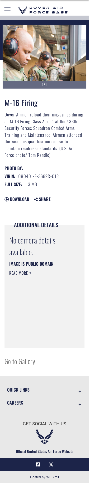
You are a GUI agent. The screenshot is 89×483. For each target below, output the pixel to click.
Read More (19, 273)
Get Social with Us (44, 424)
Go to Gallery (20, 361)
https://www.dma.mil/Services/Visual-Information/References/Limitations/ (38, 332)
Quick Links (18, 389)
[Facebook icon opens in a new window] (38, 464)
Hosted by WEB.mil (44, 477)
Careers (15, 402)
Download (19, 199)
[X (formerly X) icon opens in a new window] (51, 464)
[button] (7, 10)
